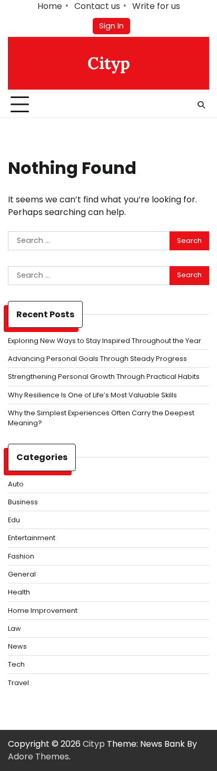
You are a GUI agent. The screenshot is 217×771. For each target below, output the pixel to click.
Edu (14, 520)
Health (19, 592)
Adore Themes (38, 756)
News (17, 646)
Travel (18, 683)
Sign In (111, 25)
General (22, 574)
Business (23, 502)
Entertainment (31, 538)
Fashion (21, 556)
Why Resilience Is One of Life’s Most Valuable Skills (92, 395)
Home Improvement (42, 611)
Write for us (156, 6)
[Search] (201, 105)
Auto (16, 484)
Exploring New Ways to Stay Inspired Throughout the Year (104, 341)
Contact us (97, 6)
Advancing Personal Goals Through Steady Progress (97, 359)
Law (14, 628)
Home (49, 6)
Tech (16, 664)
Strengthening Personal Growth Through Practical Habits (104, 377)
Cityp (108, 63)
